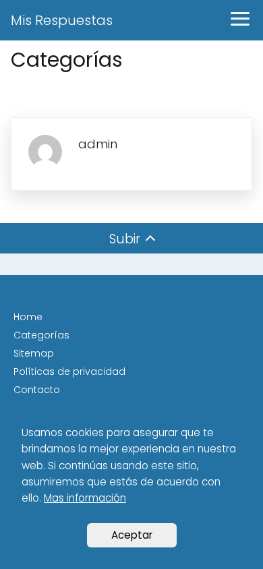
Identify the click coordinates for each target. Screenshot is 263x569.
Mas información (85, 498)
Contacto (36, 389)
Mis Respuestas (62, 20)
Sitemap (33, 353)
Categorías (41, 335)
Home (27, 317)
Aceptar (131, 535)
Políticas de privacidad (69, 371)
